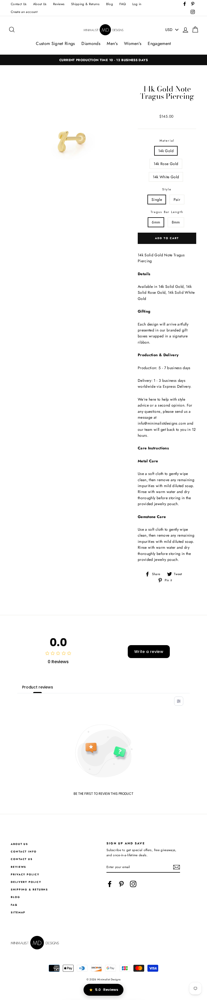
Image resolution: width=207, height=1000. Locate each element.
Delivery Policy (26, 882)
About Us (40, 4)
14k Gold (166, 150)
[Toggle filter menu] (178, 701)
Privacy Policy (25, 874)
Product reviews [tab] (37, 687)
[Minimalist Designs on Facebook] (109, 884)
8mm (176, 222)
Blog (109, 4)
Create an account (24, 11)
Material (167, 140)
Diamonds (90, 43)
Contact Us (19, 4)
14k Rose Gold (166, 163)
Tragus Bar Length (167, 212)
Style (166, 189)
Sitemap (18, 912)
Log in (137, 4)
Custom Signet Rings (55, 43)
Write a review (148, 651)
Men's (112, 43)
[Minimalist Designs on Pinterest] (121, 884)
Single (156, 199)
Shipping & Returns (85, 4)
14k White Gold (166, 177)
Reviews (58, 4)
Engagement (159, 43)
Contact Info (24, 852)
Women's (132, 43)
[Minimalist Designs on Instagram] (133, 884)
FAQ (122, 4)
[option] (103, 59)
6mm (156, 222)
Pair (177, 199)
